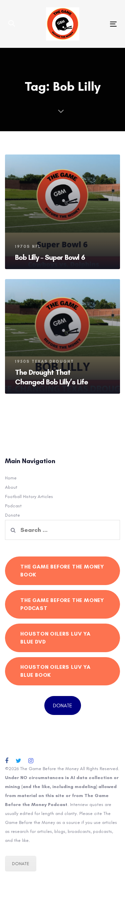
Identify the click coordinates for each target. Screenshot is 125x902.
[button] (11, 24)
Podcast (13, 506)
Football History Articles (29, 496)
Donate (12, 515)
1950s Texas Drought (44, 361)
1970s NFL (28, 246)
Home (11, 478)
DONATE (62, 705)
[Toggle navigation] (99, 24)
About (11, 487)
